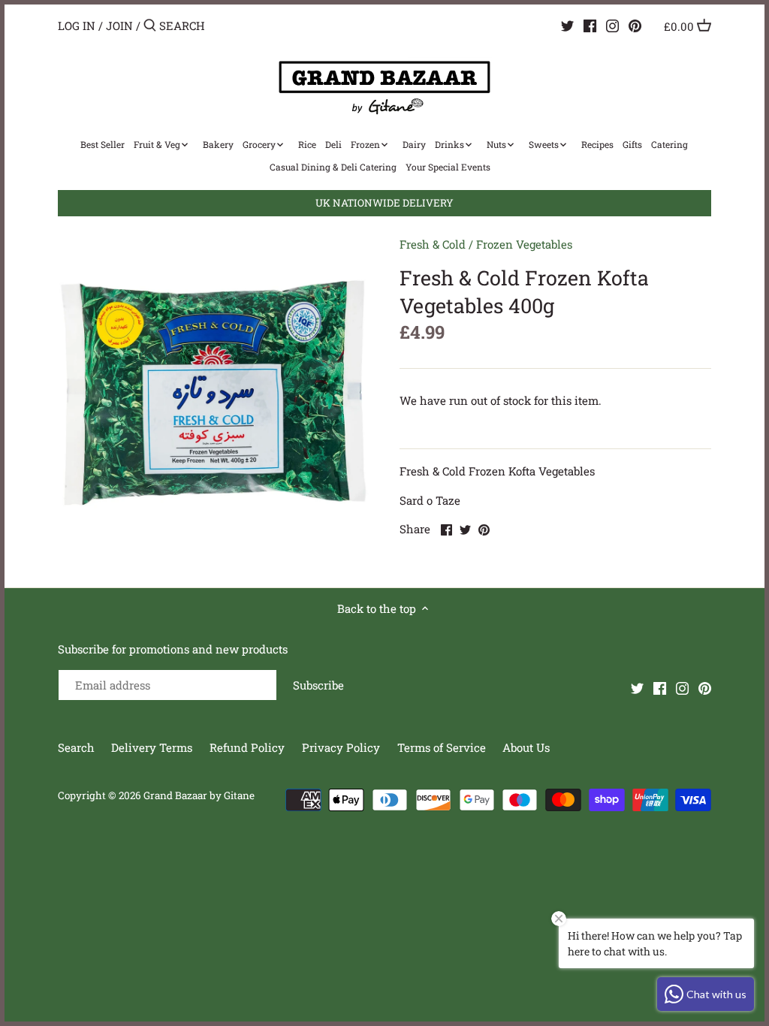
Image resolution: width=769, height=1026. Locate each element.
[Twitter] (567, 25)
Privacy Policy (342, 747)
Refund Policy (249, 747)
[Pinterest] (635, 25)
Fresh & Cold (433, 244)
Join (119, 25)
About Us (526, 747)
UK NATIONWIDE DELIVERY (384, 203)
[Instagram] (612, 25)
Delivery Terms (153, 747)
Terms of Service (441, 747)
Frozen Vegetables (524, 244)
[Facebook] (590, 25)
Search (76, 747)
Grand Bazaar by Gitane (199, 795)
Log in (76, 25)
